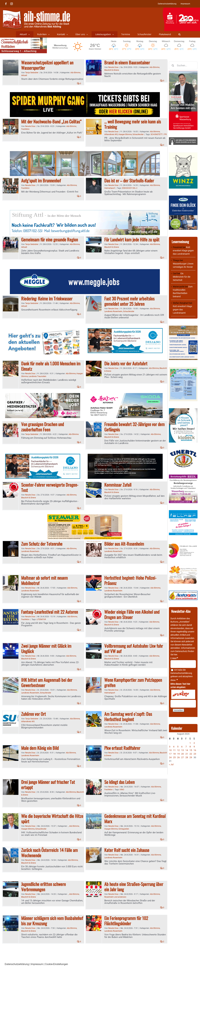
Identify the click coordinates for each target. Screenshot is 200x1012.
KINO (122, 789)
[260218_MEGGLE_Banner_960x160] (85, 270)
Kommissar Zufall (117, 484)
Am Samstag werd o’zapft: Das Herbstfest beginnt (128, 716)
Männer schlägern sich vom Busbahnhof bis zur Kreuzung (52, 920)
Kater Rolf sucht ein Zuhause (126, 850)
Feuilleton (25, 129)
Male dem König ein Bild (40, 748)
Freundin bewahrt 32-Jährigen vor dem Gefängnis (134, 427)
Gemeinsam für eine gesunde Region (49, 239)
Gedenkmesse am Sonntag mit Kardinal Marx (135, 818)
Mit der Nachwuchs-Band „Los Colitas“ (51, 121)
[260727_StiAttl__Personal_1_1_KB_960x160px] (85, 211)
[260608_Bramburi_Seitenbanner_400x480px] (183, 368)
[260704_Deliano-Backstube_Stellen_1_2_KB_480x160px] (125, 329)
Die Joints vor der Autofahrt (126, 363)
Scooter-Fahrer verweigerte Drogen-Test (49, 487)
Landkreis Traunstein (37, 376)
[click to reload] (183, 694)
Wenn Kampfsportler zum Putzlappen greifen (133, 682)
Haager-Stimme (125, 134)
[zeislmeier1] (183, 592)
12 (178, 750)
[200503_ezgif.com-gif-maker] (183, 410)
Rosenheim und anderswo (115, 897)
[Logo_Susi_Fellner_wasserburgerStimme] (183, 511)
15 (191, 750)
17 (170, 754)
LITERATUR (41, 619)
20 (182, 754)
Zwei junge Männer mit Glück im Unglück (46, 648)
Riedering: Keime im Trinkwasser (46, 298)
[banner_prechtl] (42, 329)
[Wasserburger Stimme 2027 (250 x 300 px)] (183, 327)
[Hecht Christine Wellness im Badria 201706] (183, 567)
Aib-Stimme (75, 72)
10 (170, 750)
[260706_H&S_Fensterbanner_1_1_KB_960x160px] (85, 152)
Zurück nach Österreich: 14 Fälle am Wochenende (49, 852)
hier (175, 654)
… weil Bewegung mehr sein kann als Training (132, 124)
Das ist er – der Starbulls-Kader (129, 180)
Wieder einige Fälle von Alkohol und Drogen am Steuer (132, 614)
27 (182, 757)
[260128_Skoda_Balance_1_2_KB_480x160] (125, 394)
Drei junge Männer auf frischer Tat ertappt (48, 784)
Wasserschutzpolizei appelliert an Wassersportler (47, 65)
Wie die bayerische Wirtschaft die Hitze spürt (52, 818)
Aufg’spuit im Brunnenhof (41, 180)
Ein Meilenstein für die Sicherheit (181, 276)
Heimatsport (109, 188)
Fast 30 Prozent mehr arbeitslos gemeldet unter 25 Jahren (129, 301)
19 (178, 754)
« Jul (171, 764)
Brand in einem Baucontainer (127, 62)
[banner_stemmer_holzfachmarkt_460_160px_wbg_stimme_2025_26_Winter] (84, 516)
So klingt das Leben (119, 782)
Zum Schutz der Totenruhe (41, 543)
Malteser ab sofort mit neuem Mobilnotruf (44, 580)
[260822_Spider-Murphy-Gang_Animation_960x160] (85, 93)
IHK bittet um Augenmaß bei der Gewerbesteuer (46, 682)
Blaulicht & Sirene (111, 70)
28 (186, 757)
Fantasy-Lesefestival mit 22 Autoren (49, 611)
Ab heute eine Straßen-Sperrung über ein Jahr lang (133, 886)
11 (174, 750)
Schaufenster (138, 134)
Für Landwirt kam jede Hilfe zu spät (132, 239)
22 (191, 754)
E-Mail (174, 658)
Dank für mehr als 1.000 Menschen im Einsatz (50, 366)
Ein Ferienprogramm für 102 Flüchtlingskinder (126, 920)
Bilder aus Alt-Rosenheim (124, 543)
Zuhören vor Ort (33, 714)
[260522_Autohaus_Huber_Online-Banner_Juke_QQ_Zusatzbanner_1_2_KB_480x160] (125, 455)
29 (191, 757)
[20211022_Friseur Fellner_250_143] (183, 543)
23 (195, 754)
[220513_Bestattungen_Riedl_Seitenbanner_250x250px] (183, 476)
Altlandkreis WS (111, 134)
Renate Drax (113, 67)
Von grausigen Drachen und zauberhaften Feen (42, 427)
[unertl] (183, 451)
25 (174, 757)
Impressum (37, 964)
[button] (179, 34)
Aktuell (24, 75)
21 (186, 754)
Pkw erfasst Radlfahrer (122, 748)
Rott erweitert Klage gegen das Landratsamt (183, 250)
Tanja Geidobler (31, 72)
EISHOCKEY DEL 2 (129, 188)
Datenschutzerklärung (181, 673)
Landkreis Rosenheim (113, 311)
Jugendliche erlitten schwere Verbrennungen (43, 886)
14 (186, 750)
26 (178, 757)
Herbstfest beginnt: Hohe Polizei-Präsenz (130, 580)
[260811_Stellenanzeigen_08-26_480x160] (42, 394)
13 (182, 750)
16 (195, 750)
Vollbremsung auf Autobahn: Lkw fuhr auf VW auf (133, 648)
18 (174, 754)
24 (170, 757)
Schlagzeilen (123, 829)
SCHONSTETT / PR (159, 134)
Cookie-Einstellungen (56, 964)
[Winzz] (183, 153)
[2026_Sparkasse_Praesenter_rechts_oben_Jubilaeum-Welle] (181, 9)
